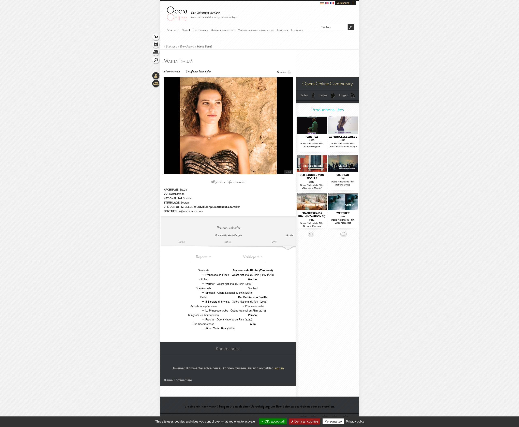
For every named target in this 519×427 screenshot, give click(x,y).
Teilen (304, 95)
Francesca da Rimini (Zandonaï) (253, 270)
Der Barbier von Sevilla (252, 297)
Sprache (156, 37)
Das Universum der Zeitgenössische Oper (214, 17)
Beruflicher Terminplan (198, 71)
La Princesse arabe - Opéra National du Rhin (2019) (235, 310)
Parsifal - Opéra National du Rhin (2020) (228, 319)
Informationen (171, 71)
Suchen (156, 60)
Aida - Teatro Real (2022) (220, 328)
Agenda (156, 45)
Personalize (333, 421)
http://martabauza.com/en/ (223, 207)
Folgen (343, 95)
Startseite (171, 46)
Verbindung (343, 3)
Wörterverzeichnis (156, 53)
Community (156, 84)
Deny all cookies (306, 421)
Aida (253, 324)
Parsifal (252, 315)
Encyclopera (187, 46)
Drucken (281, 72)
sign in (279, 368)
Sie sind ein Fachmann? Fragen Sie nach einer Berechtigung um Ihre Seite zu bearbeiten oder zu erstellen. (259, 406)
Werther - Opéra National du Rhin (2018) (228, 284)
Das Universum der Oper (205, 13)
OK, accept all (274, 421)
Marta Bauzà (204, 46)
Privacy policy (355, 421)
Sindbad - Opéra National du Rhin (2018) (229, 292)
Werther (253, 279)
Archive (289, 235)
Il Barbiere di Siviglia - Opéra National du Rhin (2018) (236, 301)
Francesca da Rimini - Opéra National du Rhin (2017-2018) (239, 275)
